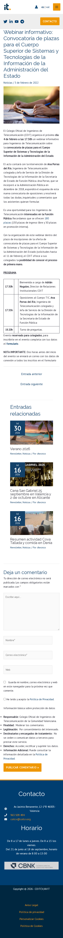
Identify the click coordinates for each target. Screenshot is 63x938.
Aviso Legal (31, 905)
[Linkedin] (11, 21)
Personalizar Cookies (31, 919)
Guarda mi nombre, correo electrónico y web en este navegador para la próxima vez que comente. (30, 686)
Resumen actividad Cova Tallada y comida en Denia (31, 541)
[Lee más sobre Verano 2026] (31, 432)
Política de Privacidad (42, 699)
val (48, 7)
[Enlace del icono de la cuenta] (36, 7)
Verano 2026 (20, 449)
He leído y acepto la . (30, 699)
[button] (50, 21)
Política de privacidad (31, 912)
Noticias (8, 82)
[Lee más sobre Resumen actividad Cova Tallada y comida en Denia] (31, 522)
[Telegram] (22, 21)
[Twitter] (5, 21)
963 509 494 (17, 815)
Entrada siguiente (31, 384)
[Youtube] (17, 21)
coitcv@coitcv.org (20, 819)
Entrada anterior (31, 374)
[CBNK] (31, 866)
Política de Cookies (31, 926)
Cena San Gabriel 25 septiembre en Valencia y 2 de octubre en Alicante (30, 494)
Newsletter (16, 453)
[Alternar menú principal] (57, 7)
